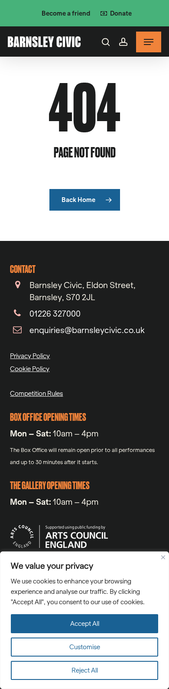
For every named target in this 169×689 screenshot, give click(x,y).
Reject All (85, 670)
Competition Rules (36, 393)
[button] (148, 42)
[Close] (163, 557)
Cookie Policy (29, 369)
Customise (84, 647)
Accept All (84, 623)
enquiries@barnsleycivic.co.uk (87, 330)
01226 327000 (55, 313)
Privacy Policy (30, 356)
